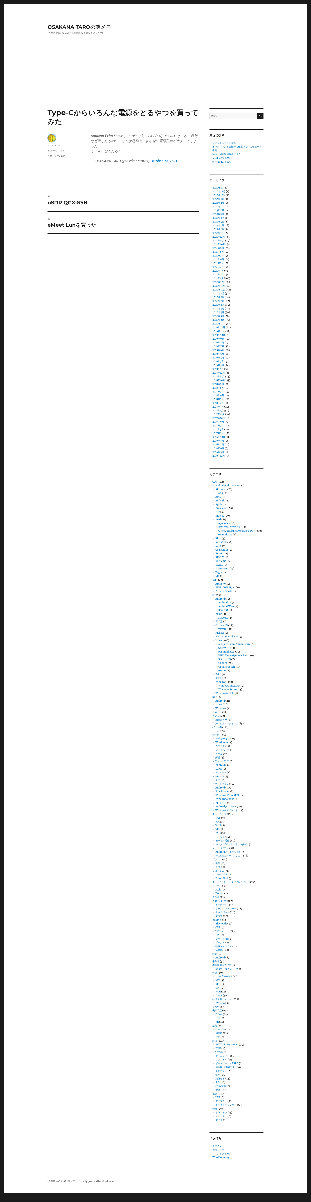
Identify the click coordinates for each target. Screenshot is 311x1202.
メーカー (217, 885)
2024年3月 (218, 202)
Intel (218, 519)
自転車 (215, 1006)
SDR (217, 987)
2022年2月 (218, 229)
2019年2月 (218, 365)
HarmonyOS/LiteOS (226, 636)
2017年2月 (218, 433)
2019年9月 (218, 338)
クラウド (220, 746)
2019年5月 (218, 353)
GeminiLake (225, 534)
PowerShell (221, 878)
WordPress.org (220, 1157)
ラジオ (218, 995)
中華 (217, 863)
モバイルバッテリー (225, 1104)
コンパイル (221, 1059)
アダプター (53, 155)
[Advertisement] (155, 81)
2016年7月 (218, 444)
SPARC (219, 564)
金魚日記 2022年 (221, 158)
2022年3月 (218, 225)
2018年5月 (218, 399)
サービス (217, 734)
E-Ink (218, 1014)
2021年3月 (218, 270)
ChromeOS (221, 625)
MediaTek (221, 542)
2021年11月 (218, 240)
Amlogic (220, 500)
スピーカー (221, 1116)
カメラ (215, 715)
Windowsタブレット (226, 810)
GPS (217, 927)
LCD (217, 1018)
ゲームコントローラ (225, 908)
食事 (217, 1089)
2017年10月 (218, 418)
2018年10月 (218, 380)
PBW (218, 1048)
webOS (222, 670)
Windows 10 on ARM (227, 795)
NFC (217, 980)
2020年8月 (218, 297)
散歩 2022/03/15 (221, 161)
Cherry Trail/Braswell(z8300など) (237, 530)
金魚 (217, 1082)
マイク (218, 1120)
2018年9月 (218, 384)
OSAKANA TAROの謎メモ (79, 27)
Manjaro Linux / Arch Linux (234, 644)
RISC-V (219, 557)
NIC (217, 821)
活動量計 (220, 950)
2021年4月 (218, 267)
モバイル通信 (222, 840)
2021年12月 (218, 236)
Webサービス (222, 738)
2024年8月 (218, 199)
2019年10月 (218, 335)
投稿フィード (219, 1149)
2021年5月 (218, 263)
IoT (214, 579)
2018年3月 (218, 406)
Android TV (224, 602)
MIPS (218, 545)
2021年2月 (218, 274)
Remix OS (223, 610)
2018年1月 (218, 410)
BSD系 (219, 621)
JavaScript (221, 874)
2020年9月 (218, 293)
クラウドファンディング (225, 723)
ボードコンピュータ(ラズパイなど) (231, 882)
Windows (220, 681)
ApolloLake (224, 523)
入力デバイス (219, 901)
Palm (218, 674)
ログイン (217, 1146)
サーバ (215, 731)
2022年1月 (218, 233)
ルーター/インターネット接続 (231, 844)
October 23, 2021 (164, 161)
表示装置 (217, 1010)
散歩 (217, 1074)
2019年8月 (218, 342)
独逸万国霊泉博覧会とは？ (226, 154)
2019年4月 (218, 357)
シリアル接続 (222, 938)
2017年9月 (218, 421)
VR (217, 1021)
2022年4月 (218, 221)
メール (218, 753)
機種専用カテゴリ (221, 965)
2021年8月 (218, 251)
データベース (222, 749)
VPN (217, 829)
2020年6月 (218, 304)
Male (218, 889)
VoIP (218, 825)
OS (213, 595)
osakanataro (55, 145)
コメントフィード (221, 1153)
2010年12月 (218, 455)
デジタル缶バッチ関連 (224, 142)
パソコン (217, 859)
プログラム (218, 870)
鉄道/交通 (220, 1086)
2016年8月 (218, 440)
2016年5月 (218, 452)
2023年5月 (218, 214)
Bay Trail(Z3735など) (230, 527)
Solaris (219, 678)
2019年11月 (218, 331)
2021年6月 (218, 259)
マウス (218, 916)
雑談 (214, 1040)
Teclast (219, 893)
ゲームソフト (222, 1055)
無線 (214, 972)
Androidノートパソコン (228, 851)
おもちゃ (217, 712)
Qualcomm (221, 549)
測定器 (218, 1033)
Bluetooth (221, 923)
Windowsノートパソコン (229, 855)
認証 (217, 757)
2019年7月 (218, 346)
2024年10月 (218, 195)
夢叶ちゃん (221, 1071)
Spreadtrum (222, 568)
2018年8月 (218, 387)
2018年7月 (218, 391)
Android (220, 598)
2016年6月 (218, 448)
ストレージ (218, 776)
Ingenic (219, 515)
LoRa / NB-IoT (223, 976)
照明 (217, 1037)
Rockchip (220, 561)
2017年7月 (218, 425)
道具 (214, 1025)
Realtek (219, 553)
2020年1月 (218, 323)
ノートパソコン (220, 848)
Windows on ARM (228, 685)
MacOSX (223, 617)
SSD (217, 780)
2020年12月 (218, 282)
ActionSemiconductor (228, 485)
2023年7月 (218, 210)
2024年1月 (218, 206)
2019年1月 (218, 369)
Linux (218, 640)
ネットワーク (219, 814)
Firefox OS (221, 629)
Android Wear (226, 606)
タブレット (218, 802)
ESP (217, 511)
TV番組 (219, 1052)
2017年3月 (218, 429)
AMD (218, 496)
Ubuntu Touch (226, 666)
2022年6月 (218, 217)
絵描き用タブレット (222, 999)
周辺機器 (217, 919)
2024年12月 (218, 191)
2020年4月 (218, 312)
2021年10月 (218, 244)
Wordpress (221, 742)
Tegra (218, 572)
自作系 (218, 867)
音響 (214, 1108)
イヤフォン (221, 1112)
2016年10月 (218, 436)
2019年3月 (218, 361)
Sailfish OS (224, 659)
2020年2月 (218, 319)
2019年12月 (218, 327)
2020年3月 (218, 316)
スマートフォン (220, 783)
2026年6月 (218, 187)
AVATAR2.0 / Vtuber (226, 1044)
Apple (218, 504)
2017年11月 (218, 414)
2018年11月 (218, 376)
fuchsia (219, 632)
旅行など (220, 1078)
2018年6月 (218, 395)
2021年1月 (218, 278)
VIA (217, 576)
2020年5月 (218, 308)
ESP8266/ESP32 (224, 587)
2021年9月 (218, 248)
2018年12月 (218, 372)
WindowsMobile (224, 693)
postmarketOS (226, 651)
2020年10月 (218, 289)
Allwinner (221, 489)
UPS (217, 935)
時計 (214, 953)
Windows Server (227, 689)
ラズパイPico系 (223, 591)
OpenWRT (224, 647)
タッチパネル (222, 912)
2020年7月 (218, 301)
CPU (214, 481)
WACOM (220, 1003)
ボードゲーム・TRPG (226, 1063)
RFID (218, 984)
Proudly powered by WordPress (96, 1181)
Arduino (220, 583)
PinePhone (221, 791)
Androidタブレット (225, 806)
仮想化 (215, 897)
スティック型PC (220, 761)
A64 (220, 493)
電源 (62, 155)
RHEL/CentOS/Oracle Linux (234, 655)
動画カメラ (221, 719)
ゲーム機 (217, 727)
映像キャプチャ (223, 946)
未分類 (215, 961)
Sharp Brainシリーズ (226, 969)
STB (214, 697)
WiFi (218, 833)
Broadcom (221, 508)
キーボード (221, 904)
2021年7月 (218, 255)
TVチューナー (222, 931)
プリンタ (220, 942)
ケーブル (220, 1029)
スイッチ (220, 836)
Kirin (218, 538)
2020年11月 (218, 285)
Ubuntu (222, 663)
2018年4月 (218, 403)
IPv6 (218, 817)
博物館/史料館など (225, 1067)
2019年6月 (218, 350)
